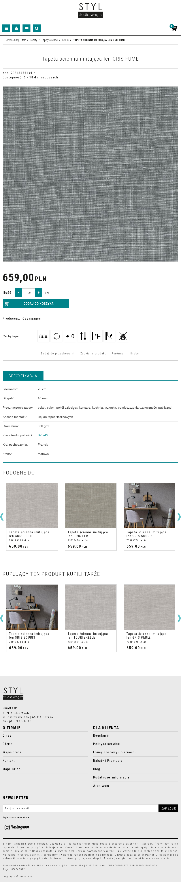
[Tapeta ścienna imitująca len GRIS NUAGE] (149, 505)
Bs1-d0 (43, 435)
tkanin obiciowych (51, 858)
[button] (23, 375)
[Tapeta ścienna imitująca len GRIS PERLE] (90, 607)
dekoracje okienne (124, 843)
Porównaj (118, 353)
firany (159, 843)
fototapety (140, 847)
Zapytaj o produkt (93, 353)
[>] (179, 517)
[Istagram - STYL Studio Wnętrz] (17, 827)
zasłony (147, 843)
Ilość (8, 293)
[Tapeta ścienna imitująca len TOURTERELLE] (32, 607)
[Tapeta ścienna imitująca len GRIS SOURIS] (90, 505)
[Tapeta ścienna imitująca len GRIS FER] (32, 505)
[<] (2, 517)
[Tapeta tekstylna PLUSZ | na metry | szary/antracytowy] (149, 607)
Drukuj (135, 353)
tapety (155, 847)
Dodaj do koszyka (38, 304)
